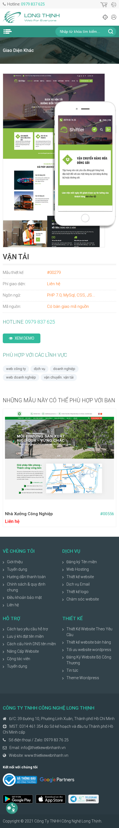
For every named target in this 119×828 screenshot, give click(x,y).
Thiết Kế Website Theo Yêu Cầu (89, 632)
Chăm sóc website (82, 599)
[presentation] (5, 468)
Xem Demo (24, 338)
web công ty (16, 369)
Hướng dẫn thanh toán (26, 577)
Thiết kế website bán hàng (88, 642)
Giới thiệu (15, 562)
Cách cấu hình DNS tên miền (31, 644)
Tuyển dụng (17, 569)
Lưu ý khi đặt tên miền (25, 636)
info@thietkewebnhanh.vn (43, 747)
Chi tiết (87, 501)
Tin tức (72, 670)
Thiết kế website (80, 577)
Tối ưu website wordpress (88, 649)
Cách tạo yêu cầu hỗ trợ (27, 629)
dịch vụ (39, 369)
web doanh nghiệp (21, 377)
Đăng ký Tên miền (81, 562)
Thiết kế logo (77, 591)
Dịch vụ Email (78, 584)
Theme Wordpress (82, 678)
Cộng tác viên (18, 659)
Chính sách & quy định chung (26, 587)
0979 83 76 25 (56, 740)
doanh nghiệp (64, 369)
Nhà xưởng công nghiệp (29, 513)
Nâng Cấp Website (23, 651)
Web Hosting (77, 569)
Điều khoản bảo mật (24, 597)
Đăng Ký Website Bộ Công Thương (88, 660)
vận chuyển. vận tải (59, 377)
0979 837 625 (33, 4)
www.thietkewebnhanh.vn (46, 755)
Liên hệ (13, 605)
